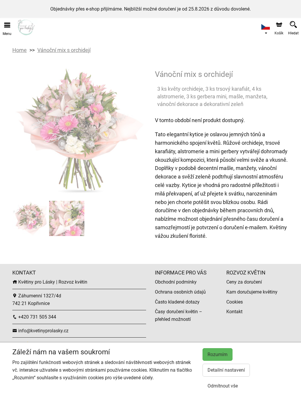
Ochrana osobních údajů (180, 292)
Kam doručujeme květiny (251, 292)
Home (19, 50)
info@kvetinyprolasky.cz (42, 330)
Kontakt (234, 311)
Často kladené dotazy (177, 302)
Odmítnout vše (223, 386)
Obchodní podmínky (176, 282)
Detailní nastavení (226, 370)
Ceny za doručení (244, 282)
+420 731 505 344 (36, 317)
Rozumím (218, 354)
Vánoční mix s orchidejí (64, 50)
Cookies (234, 302)
